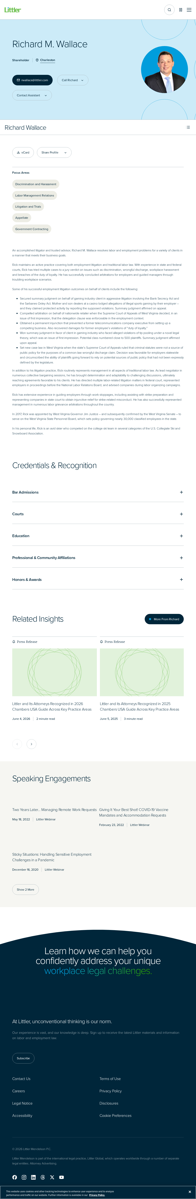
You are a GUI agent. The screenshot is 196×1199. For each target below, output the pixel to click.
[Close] (190, 1192)
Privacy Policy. (97, 1195)
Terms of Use (110, 1078)
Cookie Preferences (115, 1115)
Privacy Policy (111, 1090)
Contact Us (21, 1078)
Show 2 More (25, 889)
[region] (98, 1192)
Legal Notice (22, 1103)
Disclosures (109, 1103)
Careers (18, 1090)
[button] (14, 1177)
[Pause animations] (180, 9)
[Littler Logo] (13, 9)
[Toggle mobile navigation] (189, 10)
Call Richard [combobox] (70, 80)
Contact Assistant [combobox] (28, 95)
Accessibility (22, 1115)
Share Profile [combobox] (50, 152)
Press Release (27, 642)
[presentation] (54, 672)
